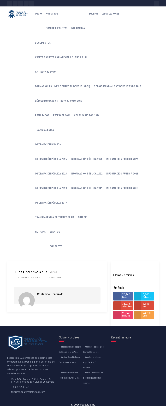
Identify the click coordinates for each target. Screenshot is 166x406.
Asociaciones (110, 13)
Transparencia (44, 130)
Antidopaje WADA (45, 71)
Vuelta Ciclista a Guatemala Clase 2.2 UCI (61, 57)
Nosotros (52, 13)
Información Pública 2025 (86, 159)
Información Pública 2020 (51, 188)
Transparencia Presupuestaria (54, 217)
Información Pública (48, 144)
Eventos (55, 231)
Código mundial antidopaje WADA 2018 (117, 86)
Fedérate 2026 (61, 115)
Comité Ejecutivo (56, 28)
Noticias (40, 231)
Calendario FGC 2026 (86, 115)
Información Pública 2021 (122, 173)
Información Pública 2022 (86, 173)
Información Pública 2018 (122, 188)
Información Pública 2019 (86, 188)
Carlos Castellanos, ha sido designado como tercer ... (93, 378)
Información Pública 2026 (51, 159)
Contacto (56, 246)
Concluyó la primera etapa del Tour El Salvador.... (92, 362)
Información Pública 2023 (51, 173)
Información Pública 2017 (51, 202)
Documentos (43, 42)
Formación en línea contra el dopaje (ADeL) (62, 86)
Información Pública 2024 (122, 159)
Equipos (93, 13)
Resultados (42, 115)
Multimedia (78, 28)
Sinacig (82, 217)
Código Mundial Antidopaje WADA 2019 (58, 100)
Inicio (38, 13)
